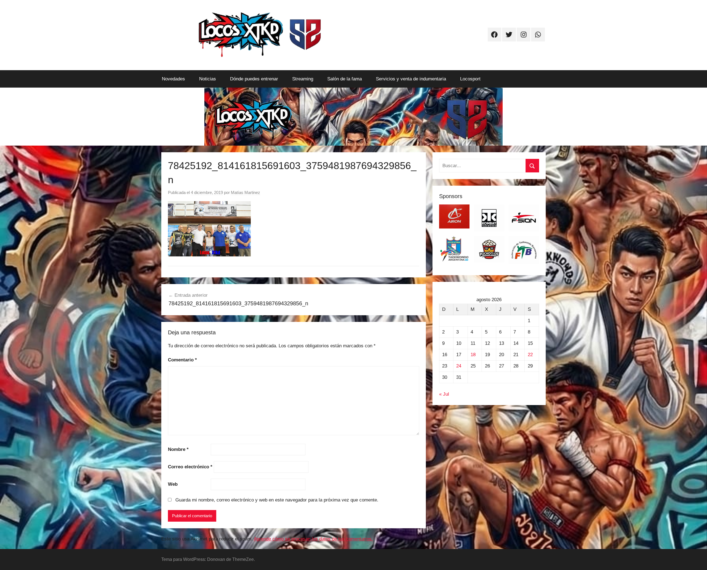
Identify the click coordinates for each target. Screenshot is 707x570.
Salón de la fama (344, 79)
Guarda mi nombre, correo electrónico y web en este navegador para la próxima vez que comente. (276, 500)
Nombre (178, 449)
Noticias (207, 79)
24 (458, 366)
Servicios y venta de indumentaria (411, 79)
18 (473, 354)
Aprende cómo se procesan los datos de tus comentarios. (313, 539)
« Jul (444, 394)
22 (530, 354)
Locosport (470, 79)
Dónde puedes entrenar (254, 79)
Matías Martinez (245, 192)
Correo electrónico (190, 466)
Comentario (182, 360)
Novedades (173, 79)
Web (173, 484)
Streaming (302, 79)
